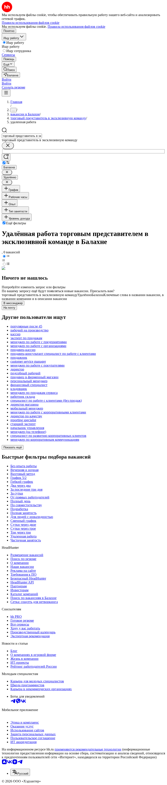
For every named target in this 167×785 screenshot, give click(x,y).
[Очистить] (8, 145)
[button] (6, 79)
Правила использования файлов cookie (76, 26)
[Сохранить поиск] (6, 157)
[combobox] (22, 136)
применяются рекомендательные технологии (88, 749)
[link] (9, 69)
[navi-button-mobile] (6, 93)
